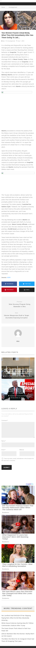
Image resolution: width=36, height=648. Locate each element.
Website (22, 450)
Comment (5, 420)
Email (4, 450)
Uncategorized (11, 41)
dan (3, 41)
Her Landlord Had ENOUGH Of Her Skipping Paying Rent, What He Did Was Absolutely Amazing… (16, 618)
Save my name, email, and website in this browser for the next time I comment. (18, 459)
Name (4, 441)
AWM (8, 277)
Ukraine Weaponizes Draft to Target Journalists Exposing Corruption (16, 315)
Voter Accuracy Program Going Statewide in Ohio (19, 304)
